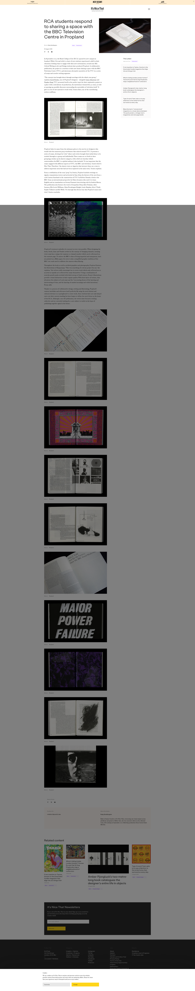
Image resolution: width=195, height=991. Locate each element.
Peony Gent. (61, 268)
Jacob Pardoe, (54, 80)
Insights (112, 964)
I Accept (75, 984)
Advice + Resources (72, 955)
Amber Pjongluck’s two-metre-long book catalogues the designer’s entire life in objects (135, 90)
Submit (112, 953)
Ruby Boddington (52, 45)
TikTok (90, 953)
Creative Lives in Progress (140, 953)
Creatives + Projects (73, 953)
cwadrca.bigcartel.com (54, 814)
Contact (112, 955)
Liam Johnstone (91, 80)
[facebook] (44, 51)
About (112, 951)
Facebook (91, 959)
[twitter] (48, 51)
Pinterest (91, 962)
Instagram (91, 951)
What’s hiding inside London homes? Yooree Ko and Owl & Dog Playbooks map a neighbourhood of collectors (135, 79)
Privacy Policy (114, 959)
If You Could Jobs (138, 955)
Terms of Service (115, 960)
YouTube (91, 957)
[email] (51, 51)
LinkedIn (91, 955)
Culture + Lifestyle (72, 957)
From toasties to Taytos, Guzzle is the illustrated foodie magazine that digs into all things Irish (135, 69)
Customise (47, 984)
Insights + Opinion (72, 951)
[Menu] (149, 9)
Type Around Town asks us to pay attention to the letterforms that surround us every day (134, 100)
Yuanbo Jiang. (48, 82)
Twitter (90, 960)
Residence (135, 951)
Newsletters (114, 966)
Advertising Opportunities (118, 962)
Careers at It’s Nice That (118, 957)
